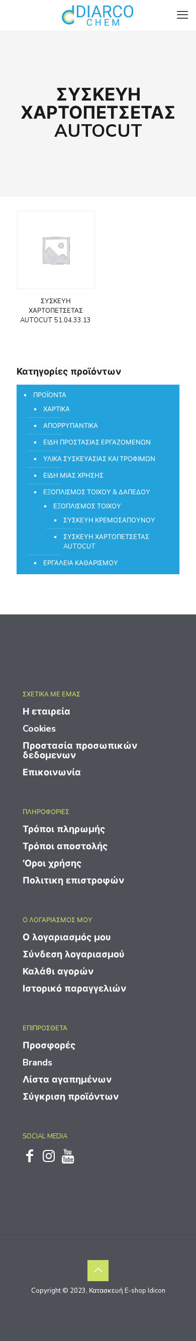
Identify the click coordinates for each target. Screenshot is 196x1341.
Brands (37, 1062)
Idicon (156, 1290)
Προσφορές (49, 1045)
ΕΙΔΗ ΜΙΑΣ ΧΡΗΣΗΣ (73, 475)
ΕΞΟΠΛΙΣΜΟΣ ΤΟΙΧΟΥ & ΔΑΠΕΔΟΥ (96, 492)
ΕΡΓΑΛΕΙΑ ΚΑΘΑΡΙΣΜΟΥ (80, 563)
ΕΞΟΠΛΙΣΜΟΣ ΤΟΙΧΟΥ (87, 506)
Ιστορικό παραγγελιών (74, 988)
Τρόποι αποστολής (65, 846)
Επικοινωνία (52, 772)
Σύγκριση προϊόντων (71, 1097)
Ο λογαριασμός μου (67, 937)
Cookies (39, 729)
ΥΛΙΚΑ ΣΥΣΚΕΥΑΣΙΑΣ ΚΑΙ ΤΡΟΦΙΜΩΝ (99, 459)
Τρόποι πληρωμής (64, 829)
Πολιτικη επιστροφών (73, 880)
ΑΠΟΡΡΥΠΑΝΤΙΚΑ (70, 425)
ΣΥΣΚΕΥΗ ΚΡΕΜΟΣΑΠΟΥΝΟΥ (109, 520)
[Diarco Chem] (98, 15)
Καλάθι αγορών (58, 971)
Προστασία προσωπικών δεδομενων (80, 750)
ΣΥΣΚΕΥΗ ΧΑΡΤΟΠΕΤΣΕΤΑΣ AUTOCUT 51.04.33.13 (55, 311)
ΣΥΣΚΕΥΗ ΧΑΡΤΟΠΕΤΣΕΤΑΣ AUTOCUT (106, 541)
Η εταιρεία (46, 711)
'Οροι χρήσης (52, 863)
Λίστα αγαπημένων (67, 1080)
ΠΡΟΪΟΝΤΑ (49, 395)
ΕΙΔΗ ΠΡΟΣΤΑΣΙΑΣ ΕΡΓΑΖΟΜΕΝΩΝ (97, 442)
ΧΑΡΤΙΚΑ (56, 409)
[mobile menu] (182, 15)
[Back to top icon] (98, 1270)
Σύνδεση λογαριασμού (74, 954)
